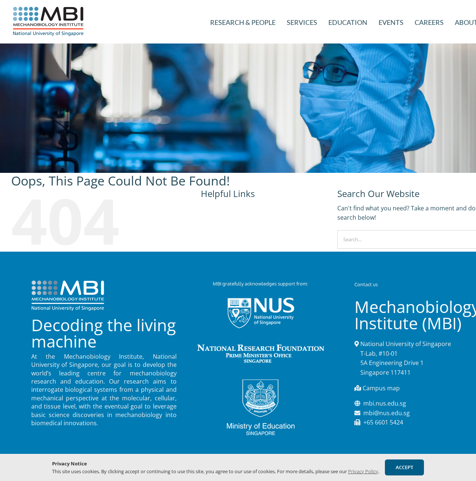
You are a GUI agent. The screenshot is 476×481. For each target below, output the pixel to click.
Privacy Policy (363, 471)
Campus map (381, 388)
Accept (404, 467)
